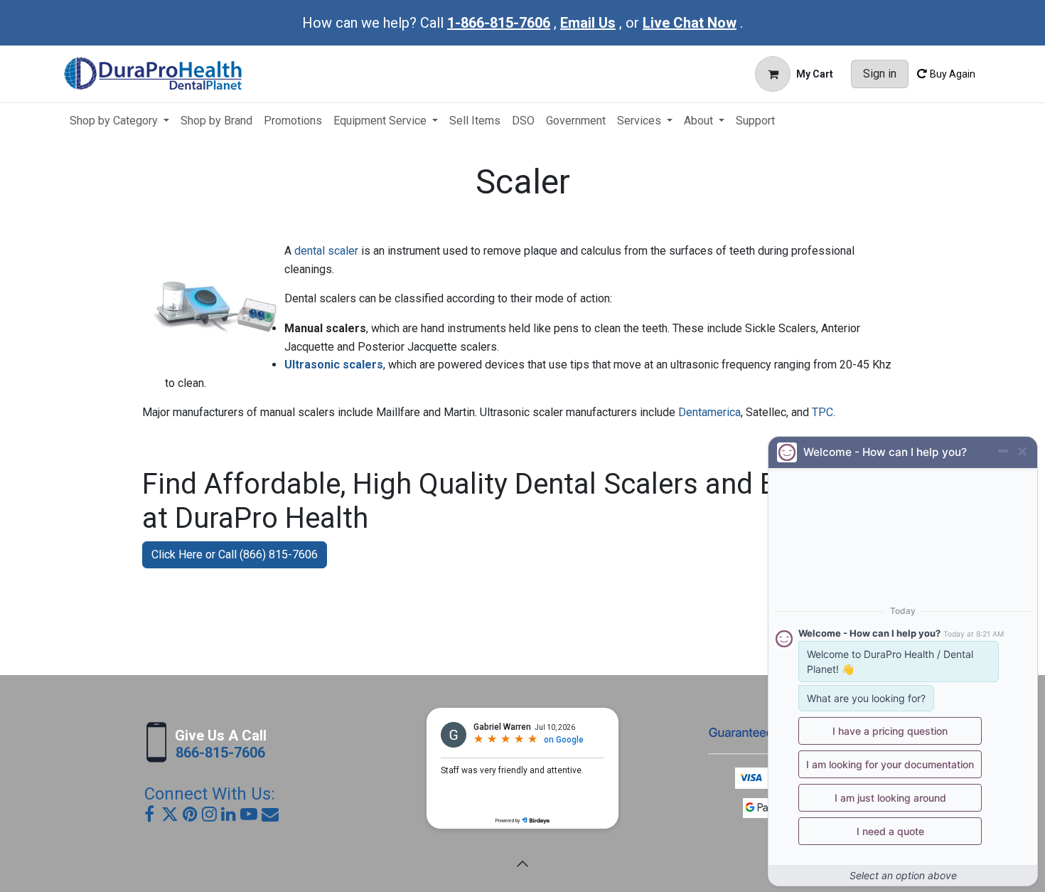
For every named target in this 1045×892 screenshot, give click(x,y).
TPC (822, 412)
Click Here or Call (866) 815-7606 (234, 554)
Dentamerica (709, 412)
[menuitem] (119, 121)
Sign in (879, 73)
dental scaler (326, 250)
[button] (522, 863)
